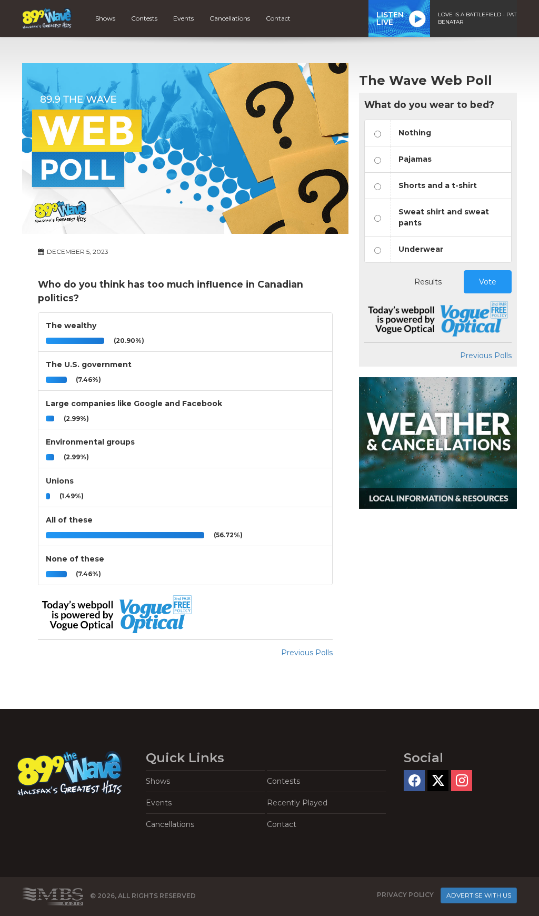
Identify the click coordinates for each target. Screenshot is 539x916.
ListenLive (390, 18)
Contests (144, 18)
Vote (487, 282)
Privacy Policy (405, 895)
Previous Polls (307, 652)
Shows (105, 18)
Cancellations (229, 18)
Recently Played (297, 802)
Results (428, 282)
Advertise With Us (478, 895)
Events (183, 18)
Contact (278, 18)
